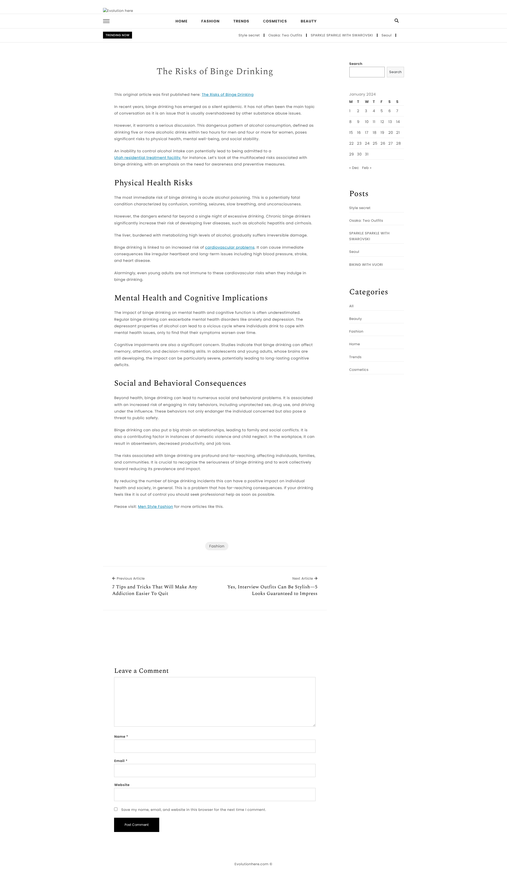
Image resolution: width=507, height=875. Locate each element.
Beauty (309, 21)
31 (367, 154)
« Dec (354, 167)
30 (359, 154)
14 (398, 121)
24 (367, 143)
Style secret (237, 35)
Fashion (210, 21)
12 (382, 121)
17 (366, 132)
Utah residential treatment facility (147, 157)
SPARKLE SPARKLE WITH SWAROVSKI (330, 35)
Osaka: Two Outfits (273, 35)
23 (359, 143)
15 (351, 132)
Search (356, 63)
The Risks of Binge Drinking (215, 71)
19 (382, 132)
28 (398, 143)
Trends (241, 21)
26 (383, 143)
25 (375, 143)
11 (374, 121)
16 (359, 132)
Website (121, 784)
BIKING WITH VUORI (366, 264)
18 (375, 132)
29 (351, 154)
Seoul (375, 35)
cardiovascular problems (230, 247)
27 (390, 143)
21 (398, 132)
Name (121, 736)
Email (121, 760)
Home (182, 21)
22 (351, 143)
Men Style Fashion (155, 506)
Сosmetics (275, 21)
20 (390, 132)
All (351, 306)
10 (367, 121)
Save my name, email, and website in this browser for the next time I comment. (193, 809)
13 (390, 121)
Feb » (367, 167)
